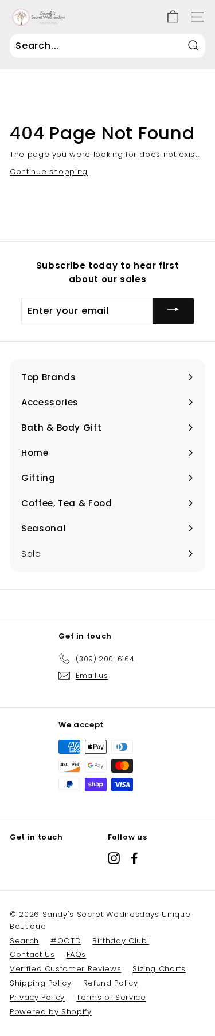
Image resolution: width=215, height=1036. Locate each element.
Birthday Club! (120, 940)
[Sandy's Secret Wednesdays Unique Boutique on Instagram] (114, 858)
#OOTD (65, 940)
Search (24, 940)
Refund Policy (110, 983)
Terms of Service (111, 997)
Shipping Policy (41, 983)
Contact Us (32, 954)
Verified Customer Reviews (65, 968)
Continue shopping (49, 171)
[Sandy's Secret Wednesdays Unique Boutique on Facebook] (134, 858)
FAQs (77, 954)
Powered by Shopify (51, 1011)
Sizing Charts (158, 968)
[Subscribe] (173, 311)
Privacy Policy (37, 997)
